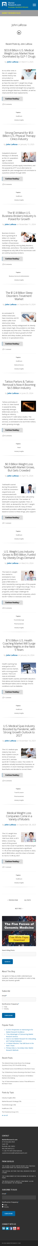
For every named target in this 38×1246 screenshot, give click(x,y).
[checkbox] (19, 1008)
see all (5, 1115)
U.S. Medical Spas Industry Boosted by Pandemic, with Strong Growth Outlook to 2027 (19, 730)
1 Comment (7, 349)
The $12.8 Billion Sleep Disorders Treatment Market (19, 296)
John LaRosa (12, 62)
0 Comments (8, 104)
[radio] (19, 1007)
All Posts (27, 900)
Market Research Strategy (11, 1101)
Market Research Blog (11, 13)
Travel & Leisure (19, 792)
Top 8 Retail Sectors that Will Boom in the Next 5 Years (18, 1069)
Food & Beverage (19, 620)
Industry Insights (19, 120)
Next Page (18, 908)
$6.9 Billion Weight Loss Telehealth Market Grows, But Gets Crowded (19, 467)
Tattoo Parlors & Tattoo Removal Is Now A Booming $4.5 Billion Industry (19, 385)
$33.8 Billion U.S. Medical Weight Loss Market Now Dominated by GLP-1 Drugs (19, 53)
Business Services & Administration (19, 276)
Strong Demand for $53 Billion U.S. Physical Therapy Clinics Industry (19, 136)
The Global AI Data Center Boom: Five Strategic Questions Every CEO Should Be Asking (16, 1064)
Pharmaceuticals (19, 624)
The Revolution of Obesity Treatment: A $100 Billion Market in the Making (17, 1077)
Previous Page (13, 900)
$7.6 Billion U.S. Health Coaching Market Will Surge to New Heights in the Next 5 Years (19, 645)
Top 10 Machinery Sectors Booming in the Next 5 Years (18, 1072)
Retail (19, 447)
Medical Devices (19, 365)
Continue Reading (12, 99)
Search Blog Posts (8, 950)
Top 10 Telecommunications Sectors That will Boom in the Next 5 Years (18, 1083)
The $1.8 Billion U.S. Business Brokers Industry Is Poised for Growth (19, 216)
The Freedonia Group (10, 1112)
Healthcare (19, 116)
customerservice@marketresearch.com (14, 1153)
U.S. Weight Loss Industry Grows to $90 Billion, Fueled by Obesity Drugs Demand (19, 555)
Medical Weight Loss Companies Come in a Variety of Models (19, 816)
